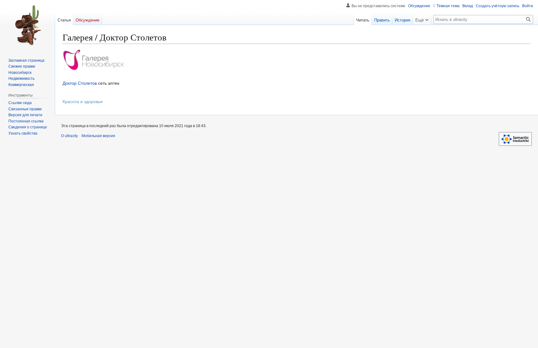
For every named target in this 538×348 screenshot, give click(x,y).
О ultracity (69, 136)
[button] (422, 18)
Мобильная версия (98, 136)
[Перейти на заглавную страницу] (27, 25)
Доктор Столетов (80, 83)
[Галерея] (94, 59)
